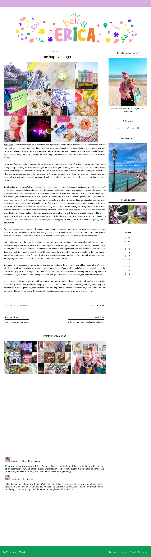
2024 (127, 238)
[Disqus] (55, 416)
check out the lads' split (70, 275)
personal (23, 305)
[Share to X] (98, 305)
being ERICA (18, 552)
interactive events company (48, 187)
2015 (127, 263)
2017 (127, 256)
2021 (127, 242)
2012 (127, 274)
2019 (127, 249)
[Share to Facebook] (95, 305)
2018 (127, 253)
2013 (127, 270)
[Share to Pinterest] (100, 305)
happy (15, 305)
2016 (127, 260)
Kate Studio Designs (135, 552)
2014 (127, 267)
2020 (127, 245)
